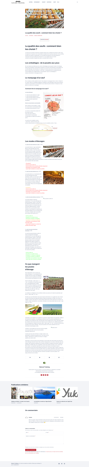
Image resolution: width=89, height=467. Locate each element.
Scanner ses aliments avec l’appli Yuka (64, 401)
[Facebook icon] (41, 375)
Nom (27, 432)
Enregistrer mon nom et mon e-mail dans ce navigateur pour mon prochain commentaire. (39, 447)
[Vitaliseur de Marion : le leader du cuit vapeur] (21, 393)
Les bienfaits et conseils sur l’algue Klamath (43, 401)
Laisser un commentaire (30, 449)
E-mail (47, 432)
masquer (46, 39)
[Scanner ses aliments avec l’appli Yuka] (67, 393)
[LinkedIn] (59, 357)
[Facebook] (30, 357)
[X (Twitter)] (49, 357)
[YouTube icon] (47, 375)
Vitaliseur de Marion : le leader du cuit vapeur (20, 401)
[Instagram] (59, 464)
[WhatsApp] (39, 357)
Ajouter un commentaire (30, 436)
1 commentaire (19, 402)
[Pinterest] (64, 464)
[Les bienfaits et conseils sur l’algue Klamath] (44, 393)
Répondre (61, 417)
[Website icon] (43, 375)
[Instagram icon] (45, 375)
